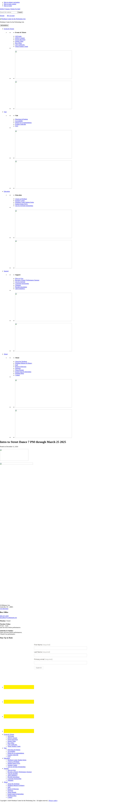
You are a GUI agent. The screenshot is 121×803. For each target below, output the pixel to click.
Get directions (4, 608)
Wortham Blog (19, 373)
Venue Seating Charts (21, 46)
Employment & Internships (23, 372)
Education (7, 191)
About (6, 354)
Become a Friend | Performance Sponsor (27, 280)
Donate (2, 15)
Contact (17, 375)
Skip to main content (10, 4)
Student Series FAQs (21, 204)
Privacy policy (53, 800)
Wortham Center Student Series (24, 202)
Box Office (18, 43)
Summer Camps (20, 200)
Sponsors (18, 368)
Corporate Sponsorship (22, 283)
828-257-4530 (4, 616)
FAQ (16, 126)
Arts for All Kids (20, 282)
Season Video (19, 41)
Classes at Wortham (21, 199)
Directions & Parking (21, 119)
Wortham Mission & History (23, 363)
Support (6, 271)
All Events (18, 36)
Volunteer (18, 285)
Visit (5, 112)
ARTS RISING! (20, 288)
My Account (10, 15)
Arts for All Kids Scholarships (24, 205)
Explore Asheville (20, 124)
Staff (16, 365)
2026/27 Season (20, 38)
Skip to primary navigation (12, 2)
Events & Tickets (9, 29)
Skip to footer (8, 6)
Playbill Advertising (21, 287)
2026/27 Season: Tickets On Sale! (10, 9)
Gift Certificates (20, 45)
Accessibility (19, 121)
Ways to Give (19, 278)
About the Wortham (21, 361)
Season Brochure (20, 39)
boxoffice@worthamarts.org (8, 617)
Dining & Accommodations (23, 122)
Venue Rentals (19, 370)
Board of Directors (20, 366)
